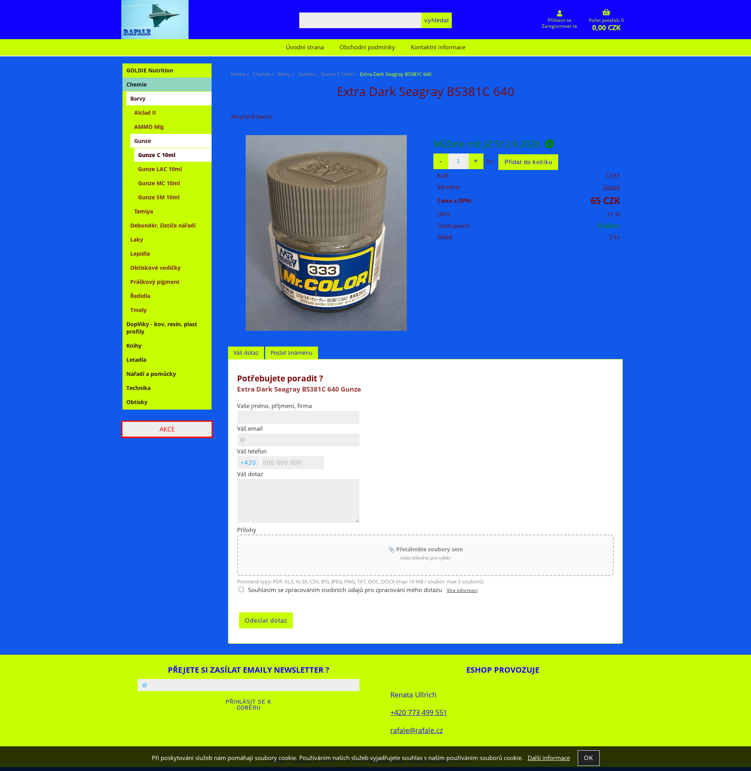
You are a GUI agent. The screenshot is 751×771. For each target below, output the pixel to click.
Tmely (138, 310)
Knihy (134, 345)
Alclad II (145, 112)
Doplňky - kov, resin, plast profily (161, 327)
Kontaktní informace (438, 47)
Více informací (462, 590)
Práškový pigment (155, 281)
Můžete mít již (486, 143)
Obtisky (136, 402)
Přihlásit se (559, 20)
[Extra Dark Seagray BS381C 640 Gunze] (326, 233)
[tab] (246, 353)
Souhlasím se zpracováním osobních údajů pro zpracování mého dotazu (345, 590)
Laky (136, 239)
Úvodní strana (305, 47)
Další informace (549, 758)
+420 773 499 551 (418, 712)
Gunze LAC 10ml (160, 169)
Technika (138, 388)
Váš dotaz (246, 352)
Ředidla (140, 296)
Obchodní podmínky (367, 47)
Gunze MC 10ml (159, 183)
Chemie (136, 84)
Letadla (136, 359)
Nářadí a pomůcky (151, 373)
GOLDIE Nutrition (149, 70)
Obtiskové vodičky (155, 267)
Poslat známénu (292, 352)
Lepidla (140, 253)
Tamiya (143, 211)
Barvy (138, 98)
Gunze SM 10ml (159, 197)
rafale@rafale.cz (416, 730)
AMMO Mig (149, 126)
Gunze (611, 187)
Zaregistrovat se (559, 26)
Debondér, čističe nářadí (163, 225)
